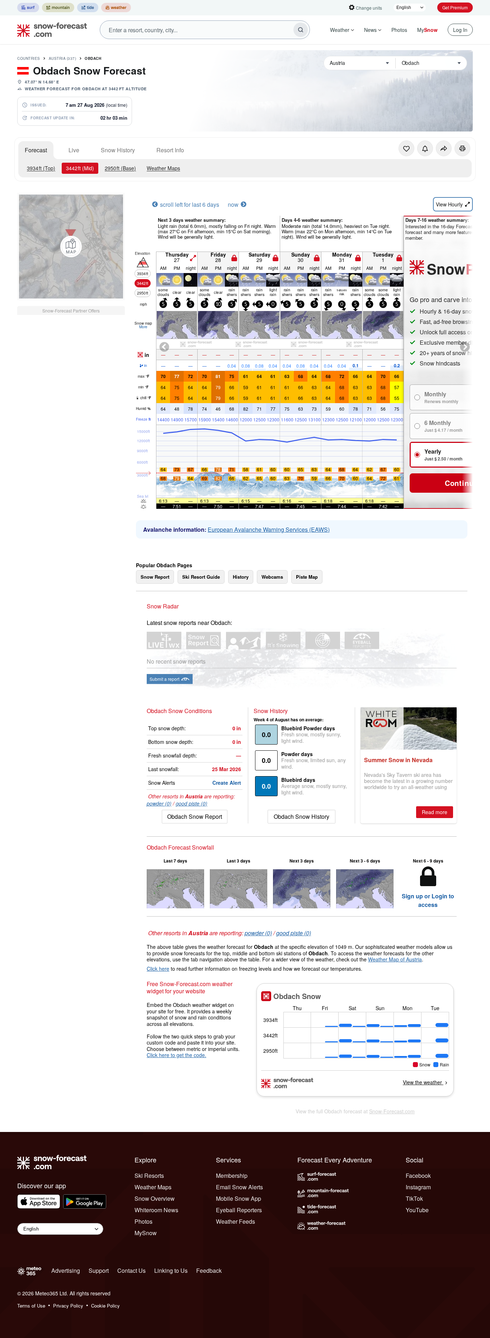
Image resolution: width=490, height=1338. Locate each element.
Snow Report (155, 576)
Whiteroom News (156, 1210)
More (143, 326)
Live (74, 150)
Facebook (418, 1175)
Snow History (118, 150)
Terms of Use (31, 1305)
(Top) (41, 168)
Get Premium (455, 7)
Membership (232, 1175)
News (370, 29)
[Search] (300, 30)
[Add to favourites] (406, 148)
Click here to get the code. (176, 1055)
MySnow (146, 1233)
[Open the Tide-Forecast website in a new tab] (87, 7)
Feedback (209, 1270)
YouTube (417, 1210)
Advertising (65, 1270)
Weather (339, 29)
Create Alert (226, 782)
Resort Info (170, 150)
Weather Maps (163, 168)
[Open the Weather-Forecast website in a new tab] (116, 7)
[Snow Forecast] (50, 30)
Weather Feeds (235, 1221)
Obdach (93, 58)
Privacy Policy (68, 1305)
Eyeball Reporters (239, 1210)
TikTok (414, 1198)
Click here (158, 968)
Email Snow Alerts (239, 1187)
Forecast (36, 150)
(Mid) (80, 168)
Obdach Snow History (301, 816)
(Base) (120, 168)
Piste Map (307, 576)
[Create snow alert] (425, 148)
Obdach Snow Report (194, 816)
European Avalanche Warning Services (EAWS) (269, 529)
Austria (62, 58)
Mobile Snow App (238, 1198)
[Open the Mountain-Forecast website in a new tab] (58, 7)
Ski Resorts (149, 1175)
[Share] (444, 148)
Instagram (418, 1187)
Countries (28, 58)
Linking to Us (171, 1270)
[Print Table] (462, 148)
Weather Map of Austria (395, 959)
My (427, 29)
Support (99, 1270)
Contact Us (131, 1270)
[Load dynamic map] (71, 246)
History (241, 576)
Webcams (272, 576)
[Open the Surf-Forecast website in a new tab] (28, 7)
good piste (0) (191, 803)
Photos (399, 29)
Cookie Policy (105, 1305)
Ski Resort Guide (201, 576)
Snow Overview (155, 1198)
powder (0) (159, 803)
